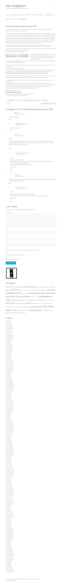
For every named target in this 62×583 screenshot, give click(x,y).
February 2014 (9, 488)
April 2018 (8, 397)
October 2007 (8, 535)
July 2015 (8, 457)
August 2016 (8, 433)
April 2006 (8, 566)
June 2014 (8, 481)
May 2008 (8, 524)
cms (26, 293)
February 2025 (9, 332)
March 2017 (8, 421)
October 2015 (8, 452)
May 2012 (8, 510)
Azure (9, 287)
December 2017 (9, 404)
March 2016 (8, 442)
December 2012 (9, 500)
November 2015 (9, 450)
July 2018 (8, 392)
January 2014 (8, 490)
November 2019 (9, 366)
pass (28, 303)
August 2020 (8, 350)
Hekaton (32, 300)
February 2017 (9, 422)
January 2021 (8, 348)
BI (14, 289)
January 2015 (8, 468)
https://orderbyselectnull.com (46, 56)
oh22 (10, 303)
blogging (25, 100)
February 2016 (9, 444)
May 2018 (8, 395)
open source (20, 303)
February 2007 (9, 550)
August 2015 (8, 455)
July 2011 (8, 519)
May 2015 (8, 461)
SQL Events (13, 19)
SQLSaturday (37, 307)
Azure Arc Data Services (37, 15)
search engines (18, 306)
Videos (7, 19)
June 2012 (8, 508)
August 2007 (8, 539)
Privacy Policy (24, 579)
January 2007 (8, 551)
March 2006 (8, 568)
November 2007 (9, 533)
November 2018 (9, 386)
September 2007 (9, 537)
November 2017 (9, 406)
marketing (52, 300)
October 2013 (8, 495)
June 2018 (8, 393)
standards (15, 310)
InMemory (41, 300)
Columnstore (13, 15)
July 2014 (8, 479)
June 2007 (8, 542)
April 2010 (8, 520)
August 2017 (8, 412)
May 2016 (8, 439)
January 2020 (8, 363)
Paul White (40, 75)
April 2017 (8, 419)
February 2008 (9, 530)
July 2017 (8, 413)
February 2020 (9, 361)
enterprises (25, 300)
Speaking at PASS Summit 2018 (48, 103)
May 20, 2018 (19, 100)
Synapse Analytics (50, 15)
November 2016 (9, 428)
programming (9, 306)
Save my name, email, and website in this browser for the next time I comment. (22, 250)
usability (45, 310)
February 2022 (9, 334)
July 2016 (8, 435)
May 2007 (8, 544)
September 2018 (9, 390)
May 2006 (8, 564)
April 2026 (8, 323)
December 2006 (9, 553)
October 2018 (8, 388)
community (29, 100)
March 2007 (8, 548)
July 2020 (8, 352)
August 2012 (8, 504)
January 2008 (8, 531)
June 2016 (8, 437)
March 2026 (8, 324)
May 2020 (8, 355)
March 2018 (8, 399)
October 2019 (8, 368)
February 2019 (9, 381)
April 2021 (8, 343)
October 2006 (8, 557)
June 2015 (8, 459)
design (18, 300)
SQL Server (34, 100)
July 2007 (8, 540)
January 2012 (8, 515)
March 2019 (8, 379)
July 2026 (8, 321)
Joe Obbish (36, 65)
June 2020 (8, 354)
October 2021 (8, 339)
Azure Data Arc (17, 287)
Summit (23, 310)
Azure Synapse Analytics (45, 287)
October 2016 (8, 430)
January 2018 (8, 402)
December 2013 (9, 491)
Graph (28, 15)
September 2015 (9, 453)
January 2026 (8, 326)
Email (7, 236)
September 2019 (9, 370)
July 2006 (8, 562)
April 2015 (8, 462)
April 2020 (8, 357)
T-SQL (27, 310)
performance (35, 303)
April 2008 (8, 526)
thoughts (39, 100)
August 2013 (8, 497)
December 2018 (9, 384)
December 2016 (9, 426)
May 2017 (8, 417)
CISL (23, 293)
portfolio (41, 303)
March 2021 (8, 344)
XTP (23, 313)
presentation (48, 303)
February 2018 (9, 401)
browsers (33, 290)
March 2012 (8, 511)
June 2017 (8, 415)
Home (7, 15)
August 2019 (8, 372)
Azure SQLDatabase (29, 287)
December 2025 (9, 328)
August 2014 (8, 477)
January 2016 (8, 446)
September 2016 (9, 432)
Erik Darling (16, 112)
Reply (10, 119)
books (27, 290)
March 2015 (8, 464)
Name (7, 230)
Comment (8, 212)
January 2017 (8, 424)
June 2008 (8, 522)
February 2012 (9, 513)
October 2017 (8, 408)
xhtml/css (17, 313)
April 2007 (8, 546)
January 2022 (8, 335)
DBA (13, 300)
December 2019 (9, 364)
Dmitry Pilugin (48, 75)
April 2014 (8, 484)
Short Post (27, 307)
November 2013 (9, 493)
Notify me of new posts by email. (13, 259)
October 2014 (8, 473)
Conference (34, 296)
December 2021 (9, 337)
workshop (9, 313)
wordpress (51, 310)
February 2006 (9, 569)
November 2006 (9, 555)
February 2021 (9, 346)
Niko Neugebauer (16, 5)
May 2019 (8, 377)
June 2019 (8, 375)
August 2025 (8, 330)
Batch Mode (22, 15)
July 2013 (8, 499)
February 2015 (9, 466)
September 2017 (9, 410)
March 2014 (8, 486)
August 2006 (8, 560)
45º (7, 103)
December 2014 (9, 470)
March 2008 (8, 528)
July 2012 (8, 506)
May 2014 (8, 482)
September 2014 (9, 475)
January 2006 (8, 571)
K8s (47, 300)
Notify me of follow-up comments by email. (15, 254)
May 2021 (8, 341)
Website (7, 242)
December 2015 (9, 448)
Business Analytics (42, 290)
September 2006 (9, 559)
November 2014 (9, 472)
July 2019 (8, 374)
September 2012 (9, 502)
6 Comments (45, 100)
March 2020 (8, 359)
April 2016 (8, 441)
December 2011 (9, 517)
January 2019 (8, 383)
